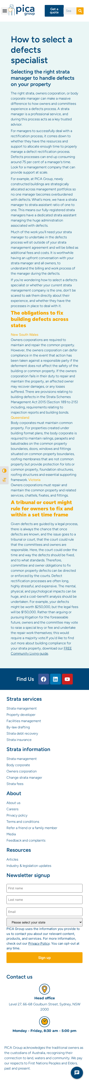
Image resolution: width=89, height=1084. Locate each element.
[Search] (80, 10)
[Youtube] (67, 679)
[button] (4, 10)
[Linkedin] (55, 679)
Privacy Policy (38, 943)
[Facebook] (43, 679)
